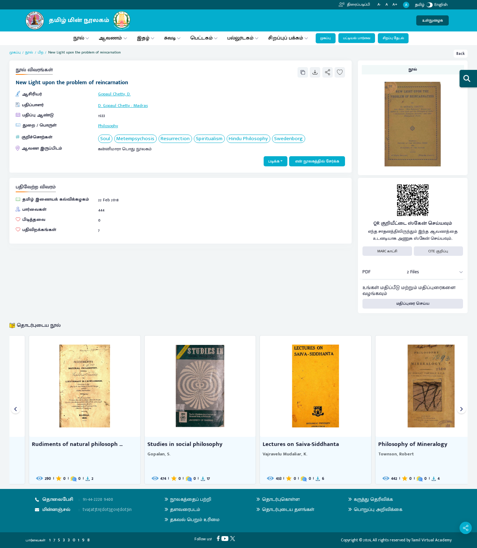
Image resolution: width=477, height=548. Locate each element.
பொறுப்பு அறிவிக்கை (378, 509)
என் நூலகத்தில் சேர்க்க (317, 161)
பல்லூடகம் (240, 38)
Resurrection (175, 139)
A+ (394, 5)
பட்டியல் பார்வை (356, 38)
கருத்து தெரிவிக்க (373, 499)
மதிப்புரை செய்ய (413, 303)
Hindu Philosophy (248, 139)
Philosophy (108, 126)
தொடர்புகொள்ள (281, 499)
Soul (105, 139)
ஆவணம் (111, 38)
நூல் (78, 38)
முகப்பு (325, 38)
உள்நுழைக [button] (432, 20)
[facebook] (219, 538)
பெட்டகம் (201, 38)
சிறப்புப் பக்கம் (285, 38)
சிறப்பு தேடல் (393, 38)
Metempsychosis (135, 139)
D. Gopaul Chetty (114, 105)
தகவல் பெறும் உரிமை (195, 519)
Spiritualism (209, 139)
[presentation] (15, 410)
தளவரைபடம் (185, 509)
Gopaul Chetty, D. (114, 94)
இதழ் (143, 38)
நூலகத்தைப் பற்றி (190, 499)
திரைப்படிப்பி (358, 4)
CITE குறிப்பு (438, 251)
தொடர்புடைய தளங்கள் (288, 509)
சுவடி (170, 38)
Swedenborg (288, 139)
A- (379, 5)
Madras (140, 105)
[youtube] (225, 538)
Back (460, 53)
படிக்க (273, 161)
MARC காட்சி (387, 251)
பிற (40, 52)
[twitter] (233, 538)
